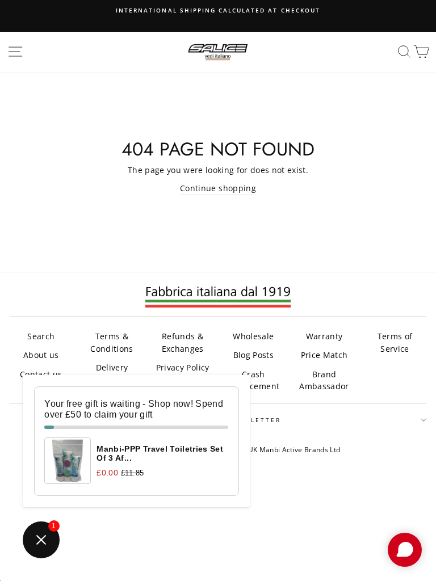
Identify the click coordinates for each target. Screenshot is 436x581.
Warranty (324, 336)
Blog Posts (253, 355)
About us (41, 355)
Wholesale (253, 336)
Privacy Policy (182, 367)
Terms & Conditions (111, 342)
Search (40, 336)
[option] (218, 10)
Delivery (112, 367)
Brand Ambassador (324, 380)
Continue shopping (218, 188)
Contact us (41, 374)
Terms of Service (395, 342)
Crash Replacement (253, 380)
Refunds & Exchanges (183, 342)
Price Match (324, 355)
